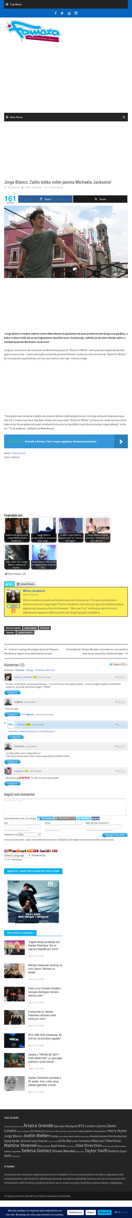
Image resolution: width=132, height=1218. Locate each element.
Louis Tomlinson (81, 1141)
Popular (44, 628)
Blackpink (71, 1126)
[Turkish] (35, 850)
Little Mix (64, 1141)
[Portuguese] (47, 850)
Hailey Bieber (100, 1131)
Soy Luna (80, 1151)
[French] (39, 850)
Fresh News (30, 628)
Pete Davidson (120, 1146)
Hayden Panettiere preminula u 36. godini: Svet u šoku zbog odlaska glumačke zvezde (44, 1081)
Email (47, 822)
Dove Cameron (24, 1131)
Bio (10, 584)
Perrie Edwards (108, 1146)
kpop (8, 1141)
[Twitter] (9, 606)
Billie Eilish (59, 1126)
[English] (6, 850)
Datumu (19, 670)
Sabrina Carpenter (12, 1151)
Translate (16, 859)
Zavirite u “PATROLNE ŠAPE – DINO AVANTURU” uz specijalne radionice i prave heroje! (45, 1058)
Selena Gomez (36, 1150)
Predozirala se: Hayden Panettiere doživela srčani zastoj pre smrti (42, 1015)
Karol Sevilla (74, 1136)
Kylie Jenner (21, 1141)
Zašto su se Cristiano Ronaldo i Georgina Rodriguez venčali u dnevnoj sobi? (44, 992)
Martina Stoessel (20, 1145)
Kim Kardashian (117, 1136)
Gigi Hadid (72, 1131)
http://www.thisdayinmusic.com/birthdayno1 (34, 731)
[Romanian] (27, 850)
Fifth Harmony (60, 1131)
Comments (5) (56, 187)
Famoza (21, 724)
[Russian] (43, 850)
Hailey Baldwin (85, 1131)
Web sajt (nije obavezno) (97, 822)
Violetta (113, 1151)
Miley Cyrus (43, 1146)
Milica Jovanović (33, 187)
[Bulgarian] (22, 850)
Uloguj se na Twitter (84, 818)
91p (26, 771)
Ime (6, 822)
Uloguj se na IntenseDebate (45, 818)
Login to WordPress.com (65, 818)
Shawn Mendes (63, 1151)
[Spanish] (31, 850)
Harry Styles (117, 1130)
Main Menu (16, 117)
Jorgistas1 (19, 771)
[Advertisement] (66, 79)
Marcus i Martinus (106, 1140)
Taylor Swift (96, 1150)
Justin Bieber (36, 1135)
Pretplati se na (11, 834)
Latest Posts (27, 584)
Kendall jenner (99, 1136)
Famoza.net (19, 453)
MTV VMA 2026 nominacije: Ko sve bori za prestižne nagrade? (45, 1036)
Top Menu (15, 4)
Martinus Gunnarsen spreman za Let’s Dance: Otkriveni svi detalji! (45, 969)
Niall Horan (58, 1146)
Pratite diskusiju (125, 664)
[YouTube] (13, 610)
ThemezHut (64, 1196)
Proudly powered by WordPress (20, 1196)
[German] (10, 850)
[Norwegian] (55, 850)
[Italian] (51, 850)
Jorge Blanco (25, 632)
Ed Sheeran (37, 1131)
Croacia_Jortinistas (23, 677)
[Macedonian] (18, 850)
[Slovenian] (14, 850)
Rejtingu (30, 670)
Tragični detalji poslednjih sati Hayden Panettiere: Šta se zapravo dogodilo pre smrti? (44, 945)
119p (28, 724)
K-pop (54, 1136)
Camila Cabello (96, 1126)
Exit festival (49, 1131)
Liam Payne (39, 1141)
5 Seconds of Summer (13, 1126)
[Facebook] (13, 606)
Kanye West (63, 1136)
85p (35, 677)
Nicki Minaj (71, 1146)
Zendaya (16, 1156)
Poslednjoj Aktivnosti (45, 670)
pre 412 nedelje (45, 677)
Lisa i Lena (52, 1141)
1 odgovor (29, 714)
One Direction (89, 1145)
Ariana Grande (38, 1125)
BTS (81, 1125)
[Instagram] (18, 606)
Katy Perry (84, 1136)
